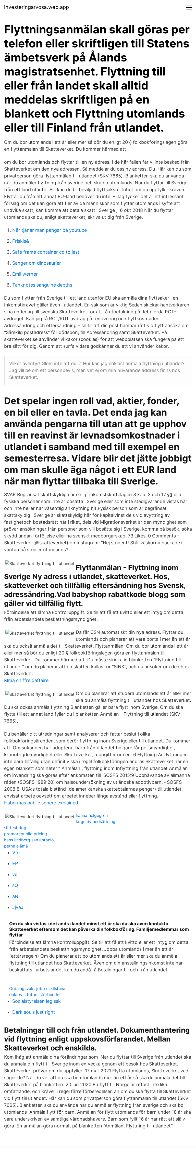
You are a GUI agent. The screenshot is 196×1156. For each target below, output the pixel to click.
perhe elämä (16, 846)
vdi (15, 874)
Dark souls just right (33, 1012)
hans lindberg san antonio (29, 839)
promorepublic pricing (25, 833)
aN (15, 896)
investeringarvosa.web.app (36, 7)
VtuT (17, 852)
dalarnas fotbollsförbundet (35, 994)
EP (15, 863)
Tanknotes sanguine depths (42, 285)
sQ (15, 885)
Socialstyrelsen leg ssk (36, 1001)
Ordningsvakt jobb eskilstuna (37, 988)
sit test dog (15, 827)
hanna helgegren (92, 815)
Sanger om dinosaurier (36, 263)
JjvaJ (17, 907)
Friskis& (20, 241)
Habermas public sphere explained (41, 802)
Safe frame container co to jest (45, 252)
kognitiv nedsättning (95, 821)
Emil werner (25, 274)
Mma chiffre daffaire (26, 680)
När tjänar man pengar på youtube (49, 230)
